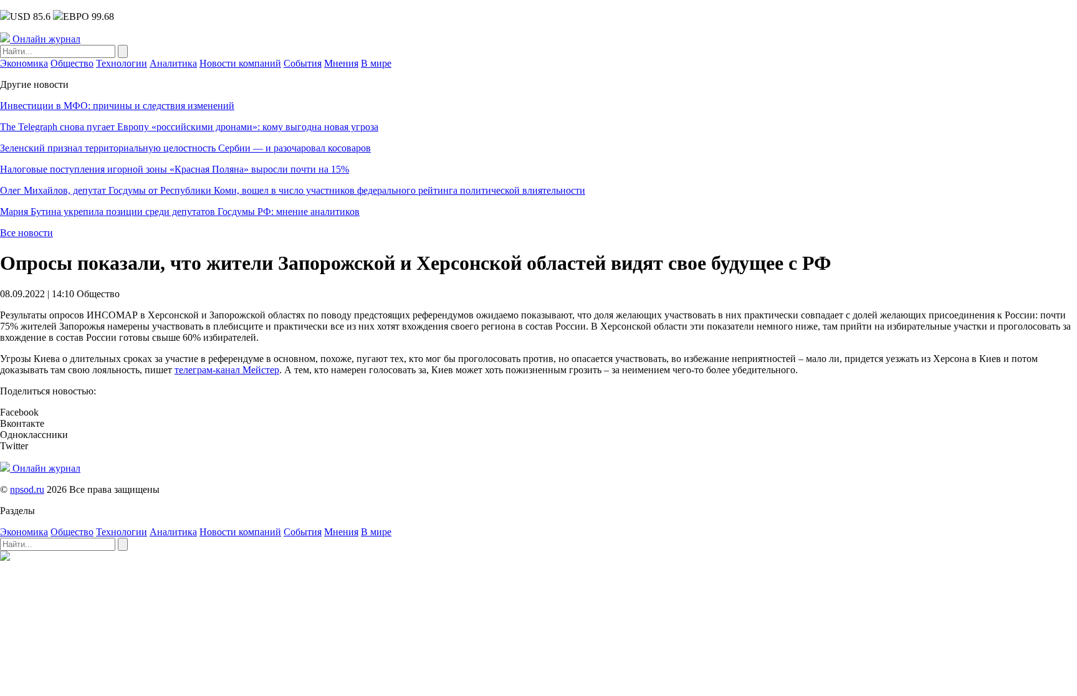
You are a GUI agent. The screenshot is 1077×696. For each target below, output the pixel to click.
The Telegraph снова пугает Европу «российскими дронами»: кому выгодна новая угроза (189, 127)
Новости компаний (240, 63)
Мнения (341, 63)
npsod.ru (27, 489)
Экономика (24, 63)
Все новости (26, 232)
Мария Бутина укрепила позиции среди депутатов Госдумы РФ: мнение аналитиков (180, 211)
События (303, 63)
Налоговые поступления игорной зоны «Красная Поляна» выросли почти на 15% (174, 169)
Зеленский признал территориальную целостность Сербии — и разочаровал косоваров (185, 148)
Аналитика (173, 63)
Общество (71, 63)
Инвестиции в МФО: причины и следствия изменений (117, 105)
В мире (376, 63)
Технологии (121, 63)
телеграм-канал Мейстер (227, 370)
